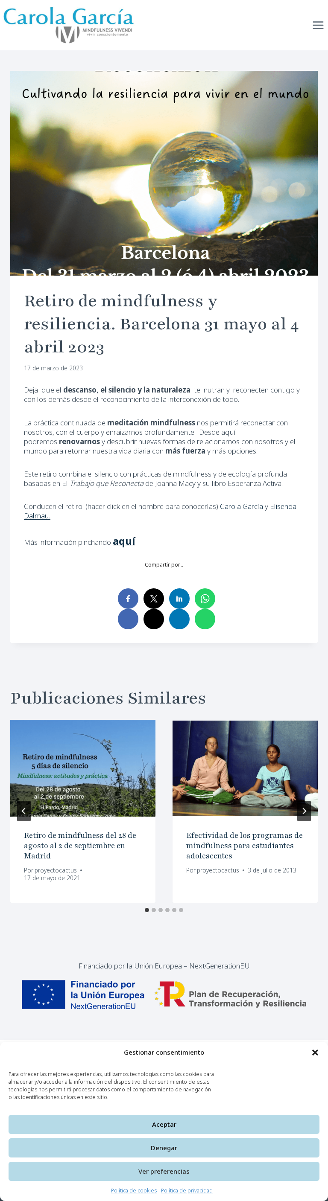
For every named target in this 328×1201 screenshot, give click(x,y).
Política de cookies (134, 1190)
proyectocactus (56, 870)
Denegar (164, 1147)
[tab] (147, 910)
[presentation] (82, 768)
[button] (315, 1052)
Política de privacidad (187, 1190)
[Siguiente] (304, 811)
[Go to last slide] (24, 811)
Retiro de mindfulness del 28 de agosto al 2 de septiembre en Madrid (80, 845)
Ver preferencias (164, 1171)
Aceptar (164, 1124)
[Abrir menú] (318, 25)
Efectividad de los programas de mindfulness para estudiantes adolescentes (244, 845)
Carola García (241, 506)
